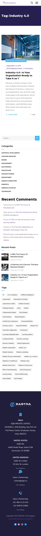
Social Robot (7, 378)
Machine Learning (22, 339)
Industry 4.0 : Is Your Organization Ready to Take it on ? (19, 75)
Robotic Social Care (9, 365)
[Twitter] (15, 524)
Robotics (5, 184)
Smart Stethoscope (21, 374)
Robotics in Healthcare (10, 361)
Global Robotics (20, 317)
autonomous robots (9, 304)
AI (3, 295)
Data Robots (23, 312)
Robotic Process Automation (12, 356)
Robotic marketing (22, 352)
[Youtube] (19, 524)
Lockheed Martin (8, 339)
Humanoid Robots (27, 321)
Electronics (6, 167)
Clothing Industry (8, 308)
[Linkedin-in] (25, 524)
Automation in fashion (21, 299)
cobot (18, 308)
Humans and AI (8, 326)
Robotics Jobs (25, 361)
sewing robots (7, 374)
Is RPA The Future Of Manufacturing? (19, 255)
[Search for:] (20, 138)
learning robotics (27, 334)
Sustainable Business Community (20, 519)
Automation (6, 299)
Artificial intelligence (27, 295)
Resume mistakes (8, 343)
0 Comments (28, 68)
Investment (23, 330)
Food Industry (7, 317)
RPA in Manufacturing (10, 370)
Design (4, 160)
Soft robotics (18, 378)
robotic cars (22, 348)
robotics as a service (30, 356)
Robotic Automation (9, 348)
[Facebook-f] (22, 524)
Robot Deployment (23, 343)
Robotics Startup (8, 188)
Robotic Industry (8, 352)
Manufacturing (7, 174)
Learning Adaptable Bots (11, 334)
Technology (6, 191)
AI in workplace (12, 295)
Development (6, 163)
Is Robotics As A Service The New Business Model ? (24, 266)
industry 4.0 (34, 326)
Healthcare (6, 170)
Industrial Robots (21, 326)
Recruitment (6, 177)
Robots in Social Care (25, 365)
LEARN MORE (12, 115)
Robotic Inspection (9, 181)
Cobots (26, 308)
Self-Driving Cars (25, 370)
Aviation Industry (8, 156)
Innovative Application (10, 330)
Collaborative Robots (9, 312)
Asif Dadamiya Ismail (14, 68)
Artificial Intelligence (15, 60)
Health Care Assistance (10, 321)
